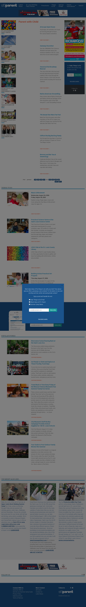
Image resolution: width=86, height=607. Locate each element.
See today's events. (43, 319)
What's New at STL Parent (38, 302)
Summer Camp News (36, 304)
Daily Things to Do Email (37, 300)
